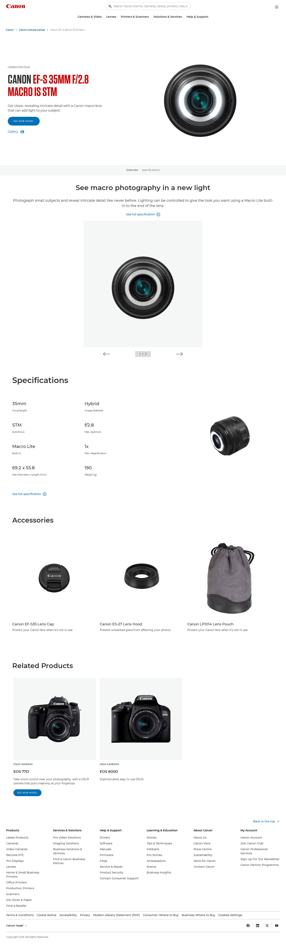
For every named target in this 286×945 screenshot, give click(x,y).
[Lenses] (117, 17)
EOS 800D (109, 772)
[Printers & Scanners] (150, 17)
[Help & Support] (209, 17)
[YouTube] (276, 925)
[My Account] (277, 7)
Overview (132, 169)
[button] (106, 354)
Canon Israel (15, 925)
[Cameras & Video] (103, 17)
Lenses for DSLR (19, 67)
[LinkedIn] (257, 925)
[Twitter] (267, 925)
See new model (24, 121)
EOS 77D (21, 772)
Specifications (151, 169)
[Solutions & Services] (183, 17)
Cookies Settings (230, 915)
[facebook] (248, 925)
